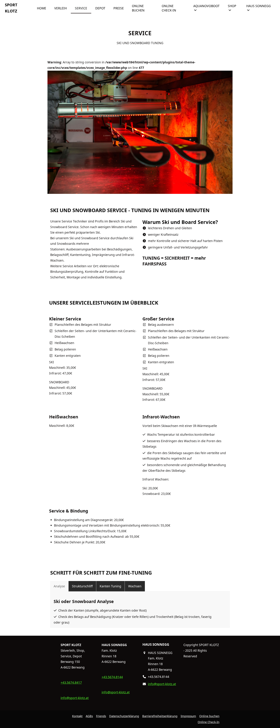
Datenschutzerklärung (124, 716)
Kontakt (77, 716)
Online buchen (209, 716)
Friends (101, 716)
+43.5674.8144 (112, 677)
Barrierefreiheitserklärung (159, 716)
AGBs (89, 716)
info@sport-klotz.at (75, 698)
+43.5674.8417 (71, 682)
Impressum (188, 716)
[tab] (59, 586)
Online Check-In (208, 722)
